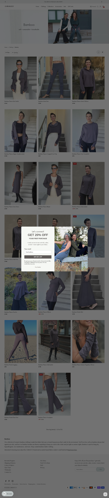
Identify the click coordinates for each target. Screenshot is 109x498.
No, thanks (38, 267)
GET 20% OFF (38, 257)
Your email (27, 249)
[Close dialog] (85, 228)
